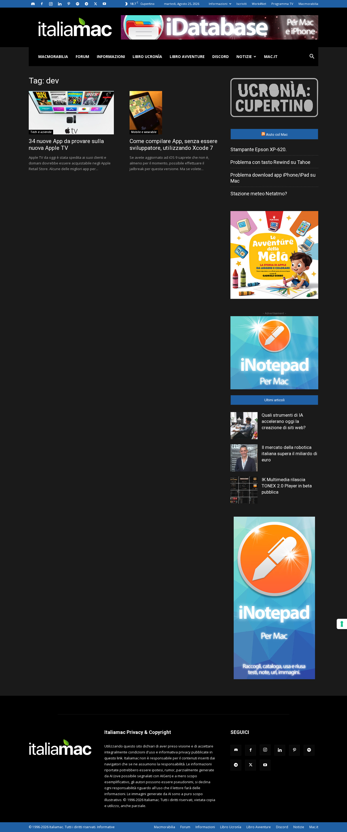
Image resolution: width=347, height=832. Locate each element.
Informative (106, 827)
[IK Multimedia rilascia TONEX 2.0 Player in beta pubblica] (244, 490)
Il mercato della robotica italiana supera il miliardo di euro (289, 453)
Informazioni (218, 4)
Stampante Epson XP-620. (258, 149)
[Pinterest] (69, 4)
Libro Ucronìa (147, 56)
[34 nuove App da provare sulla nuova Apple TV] (73, 112)
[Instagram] (51, 4)
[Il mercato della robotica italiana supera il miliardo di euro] (244, 457)
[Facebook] (42, 4)
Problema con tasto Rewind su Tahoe (270, 162)
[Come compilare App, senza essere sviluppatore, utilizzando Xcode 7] (173, 112)
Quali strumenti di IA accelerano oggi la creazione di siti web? (284, 421)
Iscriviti (241, 4)
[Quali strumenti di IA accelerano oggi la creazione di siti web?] (244, 425)
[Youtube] (104, 4)
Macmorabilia (308, 4)
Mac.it (271, 56)
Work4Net (259, 4)
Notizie (244, 56)
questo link (113, 758)
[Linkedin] (60, 4)
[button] (311, 57)
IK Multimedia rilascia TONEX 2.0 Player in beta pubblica (287, 486)
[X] (95, 4)
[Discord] (33, 4)
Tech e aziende (41, 132)
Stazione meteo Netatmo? (258, 193)
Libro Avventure (187, 56)
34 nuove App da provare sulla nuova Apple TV (66, 144)
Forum (82, 56)
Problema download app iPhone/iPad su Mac (273, 178)
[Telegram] (86, 4)
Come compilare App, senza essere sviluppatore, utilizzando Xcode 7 (173, 144)
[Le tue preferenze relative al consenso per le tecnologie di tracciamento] (342, 624)
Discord (220, 56)
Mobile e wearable (143, 132)
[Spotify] (77, 4)
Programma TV (282, 4)
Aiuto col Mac (277, 134)
